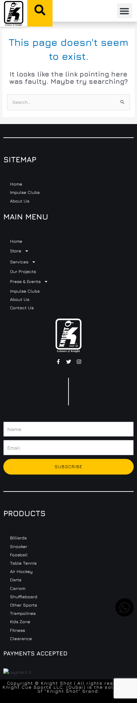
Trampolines (23, 613)
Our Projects (23, 271)
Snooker (18, 546)
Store (15, 250)
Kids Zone (20, 621)
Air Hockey (21, 571)
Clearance (21, 638)
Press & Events (25, 281)
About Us (19, 201)
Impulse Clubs (25, 192)
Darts (15, 579)
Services (19, 261)
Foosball (19, 554)
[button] (40, 10)
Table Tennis (23, 563)
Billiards (18, 537)
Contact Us (22, 307)
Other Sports (23, 605)
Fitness (17, 630)
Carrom (17, 588)
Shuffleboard (23, 596)
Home (16, 184)
